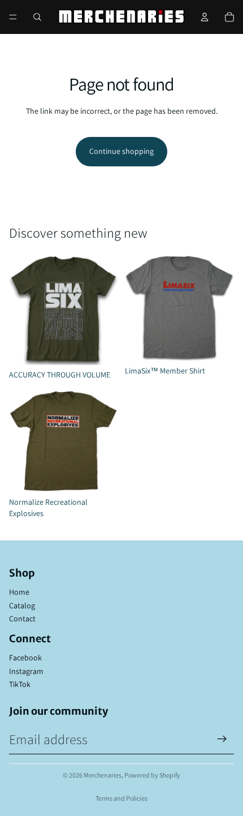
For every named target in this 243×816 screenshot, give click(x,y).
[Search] (37, 17)
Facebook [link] (25, 657)
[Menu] (13, 17)
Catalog (22, 605)
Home (19, 592)
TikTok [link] (20, 684)
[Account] (204, 17)
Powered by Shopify (152, 775)
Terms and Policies (121, 798)
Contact (22, 618)
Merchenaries (103, 775)
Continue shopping (121, 151)
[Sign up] (222, 739)
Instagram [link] (26, 671)
